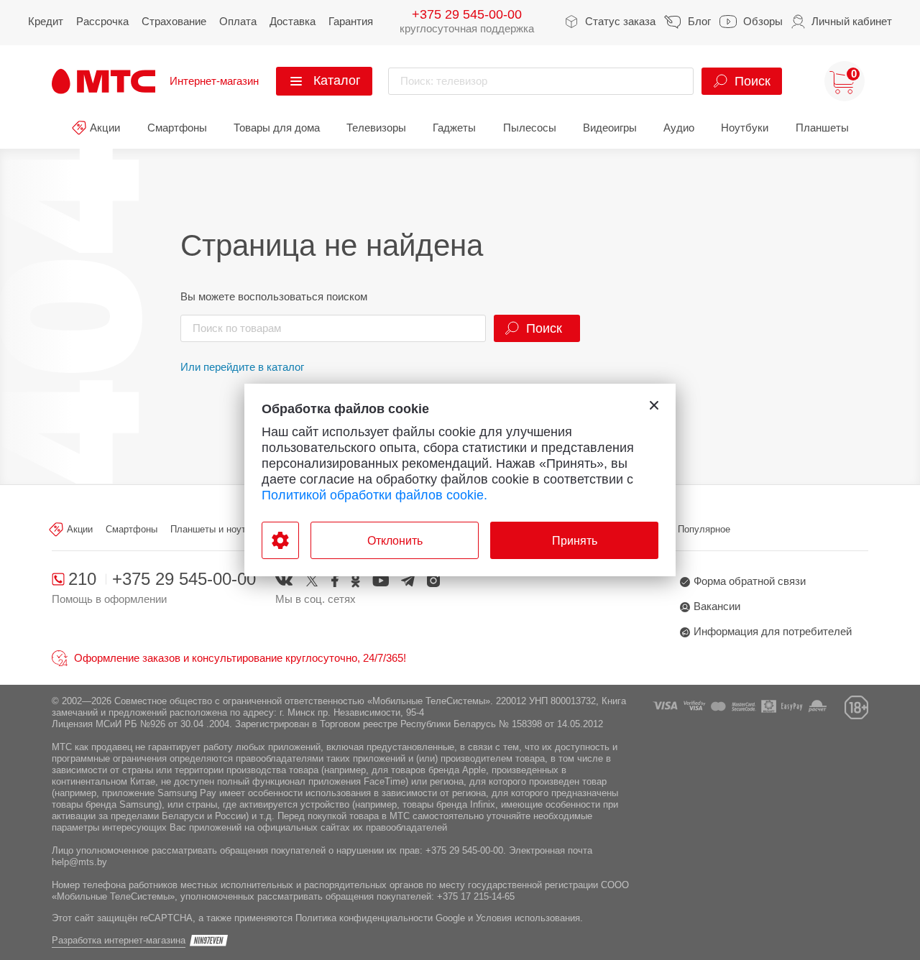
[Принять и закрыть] (654, 405)
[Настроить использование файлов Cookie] (280, 540)
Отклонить (395, 541)
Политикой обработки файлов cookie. (374, 495)
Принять (574, 541)
